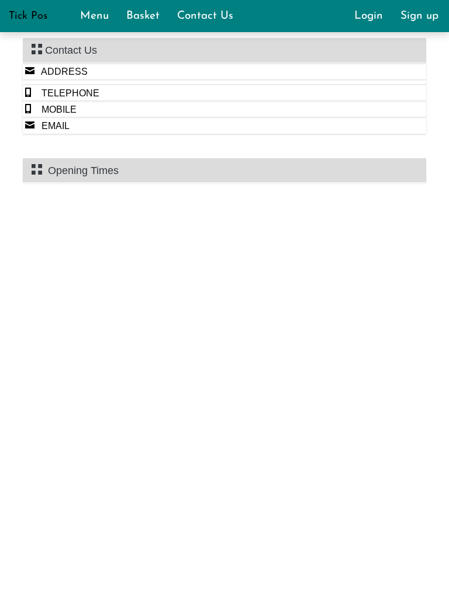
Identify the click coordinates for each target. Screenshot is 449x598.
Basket (148, 16)
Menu (99, 16)
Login (373, 16)
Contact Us (205, 16)
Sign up (419, 16)
